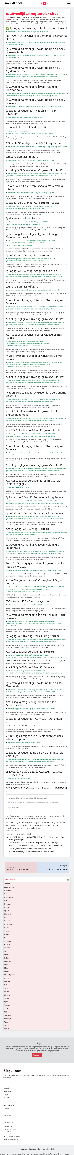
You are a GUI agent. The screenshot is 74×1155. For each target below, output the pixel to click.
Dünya (6, 907)
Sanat (6, 988)
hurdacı (6, 1108)
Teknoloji (7, 1005)
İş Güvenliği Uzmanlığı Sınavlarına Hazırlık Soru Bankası (35, 101)
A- (41, 3)
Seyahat (7, 992)
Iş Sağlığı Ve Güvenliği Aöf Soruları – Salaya (33, 202)
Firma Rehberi (9, 921)
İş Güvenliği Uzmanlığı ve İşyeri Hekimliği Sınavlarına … (32, 88)
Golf (5, 938)
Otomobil (7, 978)
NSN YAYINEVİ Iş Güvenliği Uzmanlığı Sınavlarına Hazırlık (36, 37)
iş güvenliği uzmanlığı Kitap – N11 (27, 127)
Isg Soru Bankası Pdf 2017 (22, 156)
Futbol (6, 928)
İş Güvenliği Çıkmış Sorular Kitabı (39, 24)
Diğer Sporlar (9, 897)
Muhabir (9, 20)
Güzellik (7, 944)
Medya (6, 965)
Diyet (6, 900)
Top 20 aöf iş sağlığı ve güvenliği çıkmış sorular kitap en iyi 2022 (35, 565)
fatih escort (53, 1154)
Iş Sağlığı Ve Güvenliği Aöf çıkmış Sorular (31, 271)
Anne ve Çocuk (9, 887)
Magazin (7, 961)
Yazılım (6, 1025)
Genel (6, 934)
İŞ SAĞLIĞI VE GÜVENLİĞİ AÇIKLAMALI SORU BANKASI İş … (34, 773)
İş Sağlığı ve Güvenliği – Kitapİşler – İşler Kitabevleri (31, 112)
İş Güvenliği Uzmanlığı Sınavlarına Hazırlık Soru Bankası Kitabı (35, 50)
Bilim (6, 894)
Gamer (6, 931)
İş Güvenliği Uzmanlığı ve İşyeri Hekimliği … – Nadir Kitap (34, 546)
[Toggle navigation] (69, 3)
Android (7, 884)
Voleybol (7, 1015)
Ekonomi (7, 914)
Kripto (6, 954)
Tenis (6, 1008)
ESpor (6, 917)
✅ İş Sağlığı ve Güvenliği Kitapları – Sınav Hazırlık (37, 28)
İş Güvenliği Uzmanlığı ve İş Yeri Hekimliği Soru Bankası (35, 616)
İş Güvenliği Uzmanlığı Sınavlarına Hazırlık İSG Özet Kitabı (34, 684)
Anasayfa (7, 1088)
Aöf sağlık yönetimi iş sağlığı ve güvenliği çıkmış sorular (35, 581)
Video (6, 1012)
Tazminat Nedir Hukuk (18, 869)
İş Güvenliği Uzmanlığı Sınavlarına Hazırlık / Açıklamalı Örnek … (33, 69)
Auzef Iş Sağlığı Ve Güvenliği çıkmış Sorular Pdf (35, 170)
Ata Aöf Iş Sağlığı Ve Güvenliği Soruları (30, 651)
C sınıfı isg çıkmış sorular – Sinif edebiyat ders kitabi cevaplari (34, 737)
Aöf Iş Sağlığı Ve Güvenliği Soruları (27, 529)
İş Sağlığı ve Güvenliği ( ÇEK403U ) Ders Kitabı (34, 718)
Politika (7, 981)
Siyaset (6, 998)
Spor (6, 1002)
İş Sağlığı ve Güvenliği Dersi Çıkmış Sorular (32, 636)
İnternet (7, 948)
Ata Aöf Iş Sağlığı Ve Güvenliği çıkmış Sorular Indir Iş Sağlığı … (34, 482)
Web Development (10, 1105)
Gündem (7, 941)
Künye (6, 1094)
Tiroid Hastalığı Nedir (56, 869)
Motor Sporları (9, 975)
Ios (5, 951)
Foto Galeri (8, 924)
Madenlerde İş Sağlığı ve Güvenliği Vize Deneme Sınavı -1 (36, 394)
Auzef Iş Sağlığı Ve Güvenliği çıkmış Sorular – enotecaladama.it (34, 413)
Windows (7, 1019)
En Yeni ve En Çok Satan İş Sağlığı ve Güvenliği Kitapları (35, 187)
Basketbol (8, 890)
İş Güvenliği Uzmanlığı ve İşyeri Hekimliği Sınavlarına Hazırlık (32, 235)
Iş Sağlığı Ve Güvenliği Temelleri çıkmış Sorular (35, 497)
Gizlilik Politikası (9, 1098)
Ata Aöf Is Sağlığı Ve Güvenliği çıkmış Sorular (34, 430)
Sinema (7, 995)
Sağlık (6, 985)
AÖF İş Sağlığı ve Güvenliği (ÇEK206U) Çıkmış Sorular (34, 336)
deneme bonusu (63, 1154)
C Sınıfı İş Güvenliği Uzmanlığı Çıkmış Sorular (34, 143)
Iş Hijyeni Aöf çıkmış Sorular (23, 218)
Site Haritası (7, 1115)
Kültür (6, 958)
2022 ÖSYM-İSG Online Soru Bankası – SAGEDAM (36, 788)
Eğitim (41, 20)
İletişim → (37, 1055)
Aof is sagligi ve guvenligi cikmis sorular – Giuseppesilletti (32, 703)
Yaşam (6, 1022)
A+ (47, 3)
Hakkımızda (7, 1091)
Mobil (6, 968)
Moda (6, 971)
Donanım (7, 904)
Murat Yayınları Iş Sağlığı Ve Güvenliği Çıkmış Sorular (34, 357)
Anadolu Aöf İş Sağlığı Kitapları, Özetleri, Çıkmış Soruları (36, 301)
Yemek (6, 1029)
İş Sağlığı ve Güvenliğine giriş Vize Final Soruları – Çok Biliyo (36, 754)
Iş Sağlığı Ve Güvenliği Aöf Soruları (27, 255)
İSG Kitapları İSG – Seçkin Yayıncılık (27, 601)
